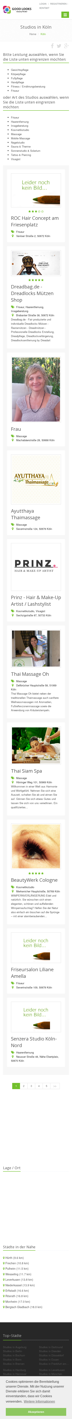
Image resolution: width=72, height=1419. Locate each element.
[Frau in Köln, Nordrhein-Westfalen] (36, 390)
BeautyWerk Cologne (34, 880)
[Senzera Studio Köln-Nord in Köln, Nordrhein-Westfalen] (36, 1017)
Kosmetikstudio (20, 130)
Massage (16, 134)
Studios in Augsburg (14, 1347)
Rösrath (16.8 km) (16, 1296)
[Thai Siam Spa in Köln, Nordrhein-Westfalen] (36, 745)
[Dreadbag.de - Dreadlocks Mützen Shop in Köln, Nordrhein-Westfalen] (36, 263)
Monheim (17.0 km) (17, 1301)
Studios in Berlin (12, 1351)
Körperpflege (18, 74)
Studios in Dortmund (51, 1347)
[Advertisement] (36, 1129)
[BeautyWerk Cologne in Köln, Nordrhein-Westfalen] (36, 846)
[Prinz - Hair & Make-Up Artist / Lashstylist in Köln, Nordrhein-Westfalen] (36, 567)
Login (42, 3)
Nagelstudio (18, 142)
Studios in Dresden (50, 1351)
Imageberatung (19, 126)
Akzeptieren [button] (36, 1411)
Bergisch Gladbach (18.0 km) (23, 1307)
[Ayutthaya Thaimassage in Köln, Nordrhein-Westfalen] (36, 479)
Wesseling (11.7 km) (18, 1274)
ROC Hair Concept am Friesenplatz (35, 221)
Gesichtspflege (19, 70)
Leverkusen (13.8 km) (19, 1279)
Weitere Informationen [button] (39, 1401)
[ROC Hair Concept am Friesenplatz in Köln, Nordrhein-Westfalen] (36, 190)
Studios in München (50, 1374)
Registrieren (58, 3)
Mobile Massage (20, 138)
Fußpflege (17, 78)
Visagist (15, 159)
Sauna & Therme (21, 146)
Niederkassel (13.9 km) (20, 1285)
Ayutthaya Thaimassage (25, 514)
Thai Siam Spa (26, 770)
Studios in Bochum (14, 1355)
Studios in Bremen (13, 1364)
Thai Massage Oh (30, 674)
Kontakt (44, 7)
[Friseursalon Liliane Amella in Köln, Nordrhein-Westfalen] (36, 947)
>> (55, 1086)
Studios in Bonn (12, 1359)
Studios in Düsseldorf (51, 1355)
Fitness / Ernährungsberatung (28, 86)
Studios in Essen (49, 1359)
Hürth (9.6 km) (14, 1258)
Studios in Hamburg (14, 1370)
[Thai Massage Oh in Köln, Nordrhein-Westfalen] (36, 649)
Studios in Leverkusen (52, 1370)
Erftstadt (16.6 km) (17, 1290)
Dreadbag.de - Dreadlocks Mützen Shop (32, 293)
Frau (16, 429)
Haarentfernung (20, 122)
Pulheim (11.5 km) (17, 1268)
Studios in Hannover (14, 1374)
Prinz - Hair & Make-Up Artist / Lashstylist (36, 600)
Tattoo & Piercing (21, 155)
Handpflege (17, 82)
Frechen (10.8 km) (17, 1263)
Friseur (15, 90)
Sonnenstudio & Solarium (25, 151)
